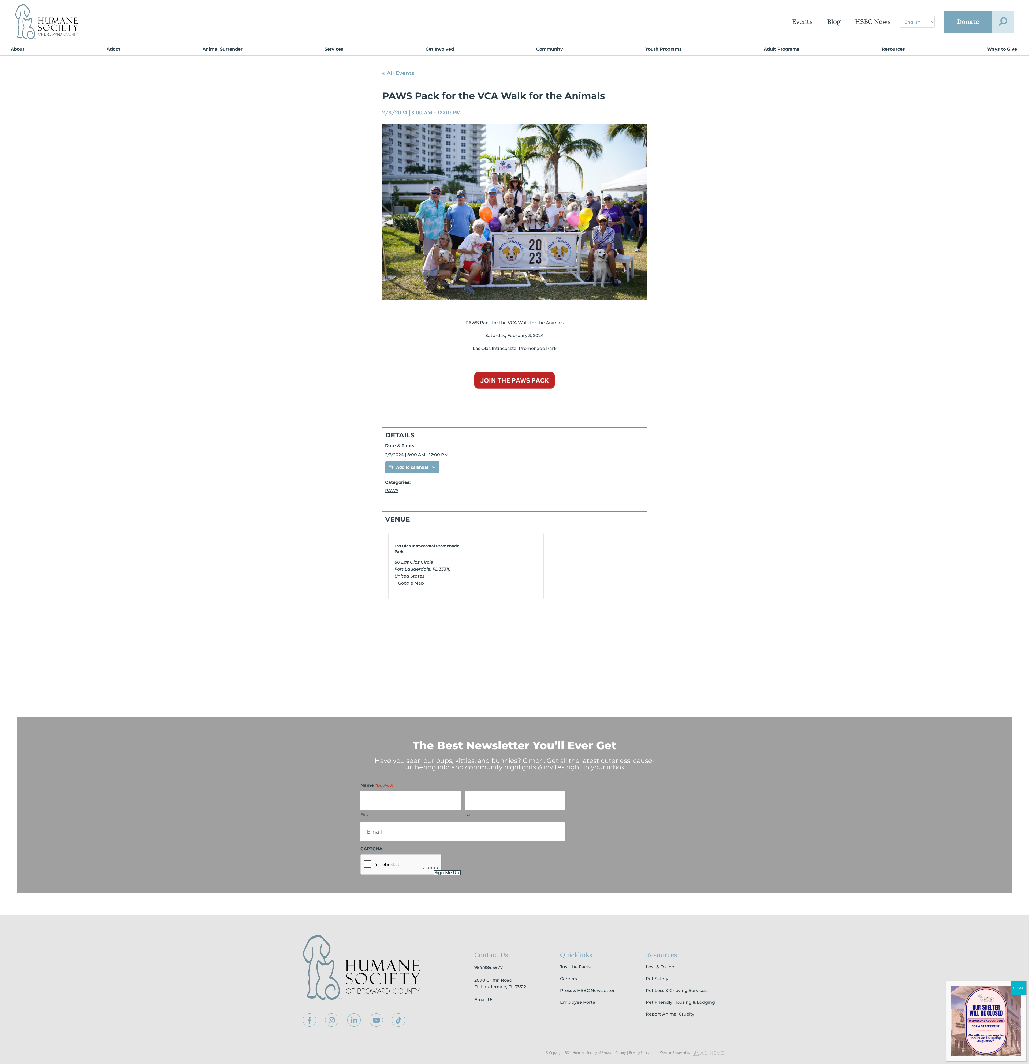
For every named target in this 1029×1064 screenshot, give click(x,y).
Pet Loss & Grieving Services (676, 990)
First (364, 814)
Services (334, 49)
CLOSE (1018, 988)
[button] (1003, 22)
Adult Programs (781, 49)
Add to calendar (412, 467)
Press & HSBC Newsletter (587, 990)
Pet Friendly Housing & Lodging (680, 1002)
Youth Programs (663, 49)
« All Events (398, 73)
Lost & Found (660, 966)
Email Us (483, 999)
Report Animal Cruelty (670, 1014)
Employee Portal (578, 1002)
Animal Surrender (223, 49)
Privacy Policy (639, 1052)
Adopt (113, 49)
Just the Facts (575, 966)
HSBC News (872, 21)
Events (802, 21)
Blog (833, 21)
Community (549, 49)
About (17, 49)
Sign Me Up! (447, 872)
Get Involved (440, 49)
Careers (568, 978)
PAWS (391, 490)
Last (469, 814)
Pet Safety (657, 978)
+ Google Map (409, 583)
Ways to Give (1002, 49)
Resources (893, 49)
